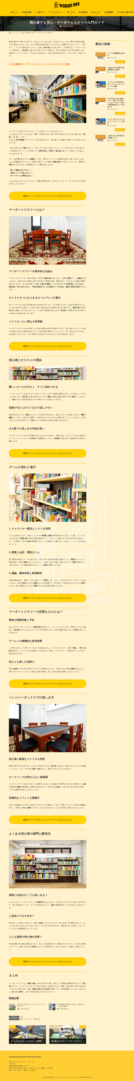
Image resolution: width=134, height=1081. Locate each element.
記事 (21, 1016)
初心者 (38, 1019)
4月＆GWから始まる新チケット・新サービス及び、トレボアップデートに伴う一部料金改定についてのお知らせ (116, 103)
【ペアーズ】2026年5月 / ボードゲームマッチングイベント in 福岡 (116, 84)
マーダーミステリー (28, 1019)
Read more (120, 62)
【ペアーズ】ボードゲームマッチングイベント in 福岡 (116, 121)
